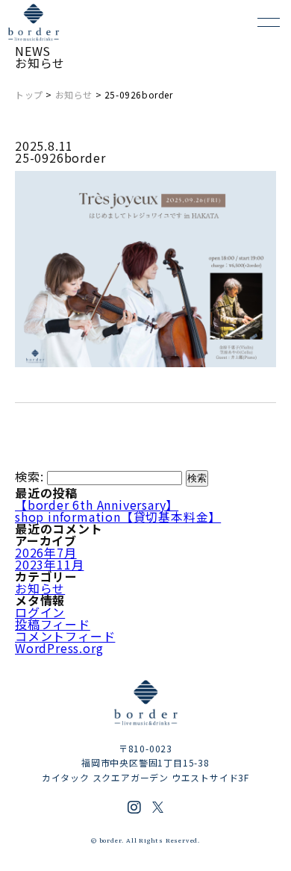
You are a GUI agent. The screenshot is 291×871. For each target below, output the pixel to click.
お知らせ (74, 94)
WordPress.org (59, 648)
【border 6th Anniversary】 (96, 504)
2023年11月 (49, 564)
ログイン (40, 612)
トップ (29, 94)
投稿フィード (52, 624)
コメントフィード (65, 636)
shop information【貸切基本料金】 (118, 516)
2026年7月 (46, 552)
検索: (29, 476)
